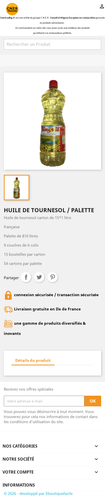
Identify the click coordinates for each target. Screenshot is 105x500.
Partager (26, 277)
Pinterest (52, 277)
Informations (19, 485)
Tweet (39, 277)
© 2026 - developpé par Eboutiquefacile (38, 493)
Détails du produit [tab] (33, 360)
